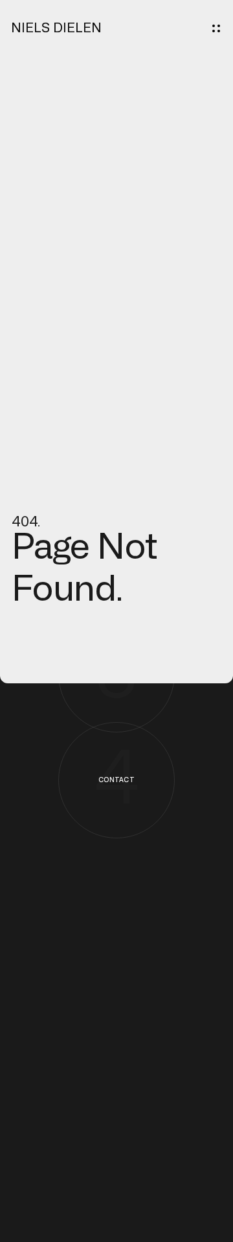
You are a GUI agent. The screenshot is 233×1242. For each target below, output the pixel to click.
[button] (216, 28)
